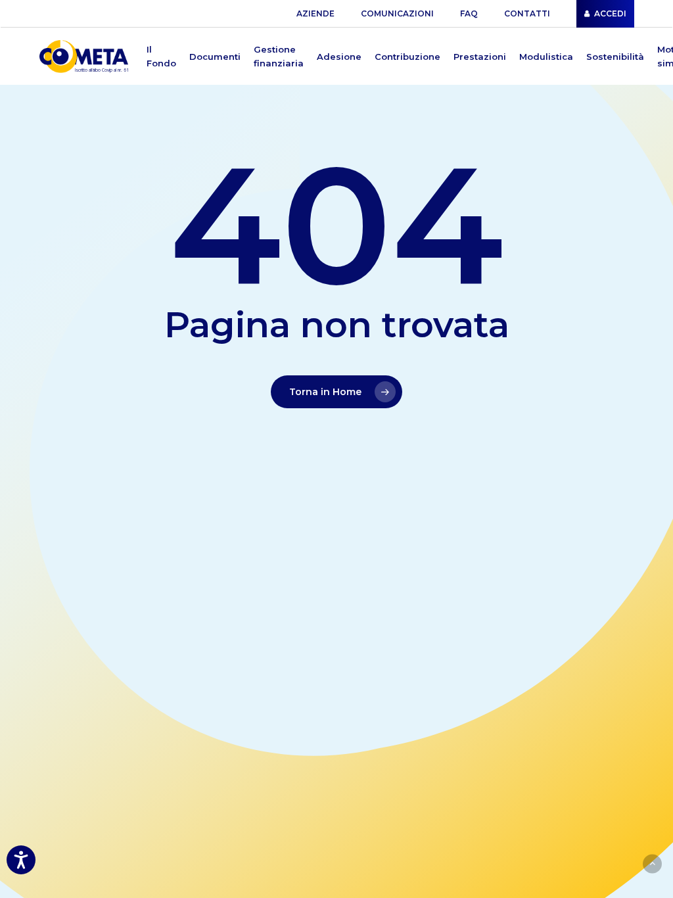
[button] (161, 56)
